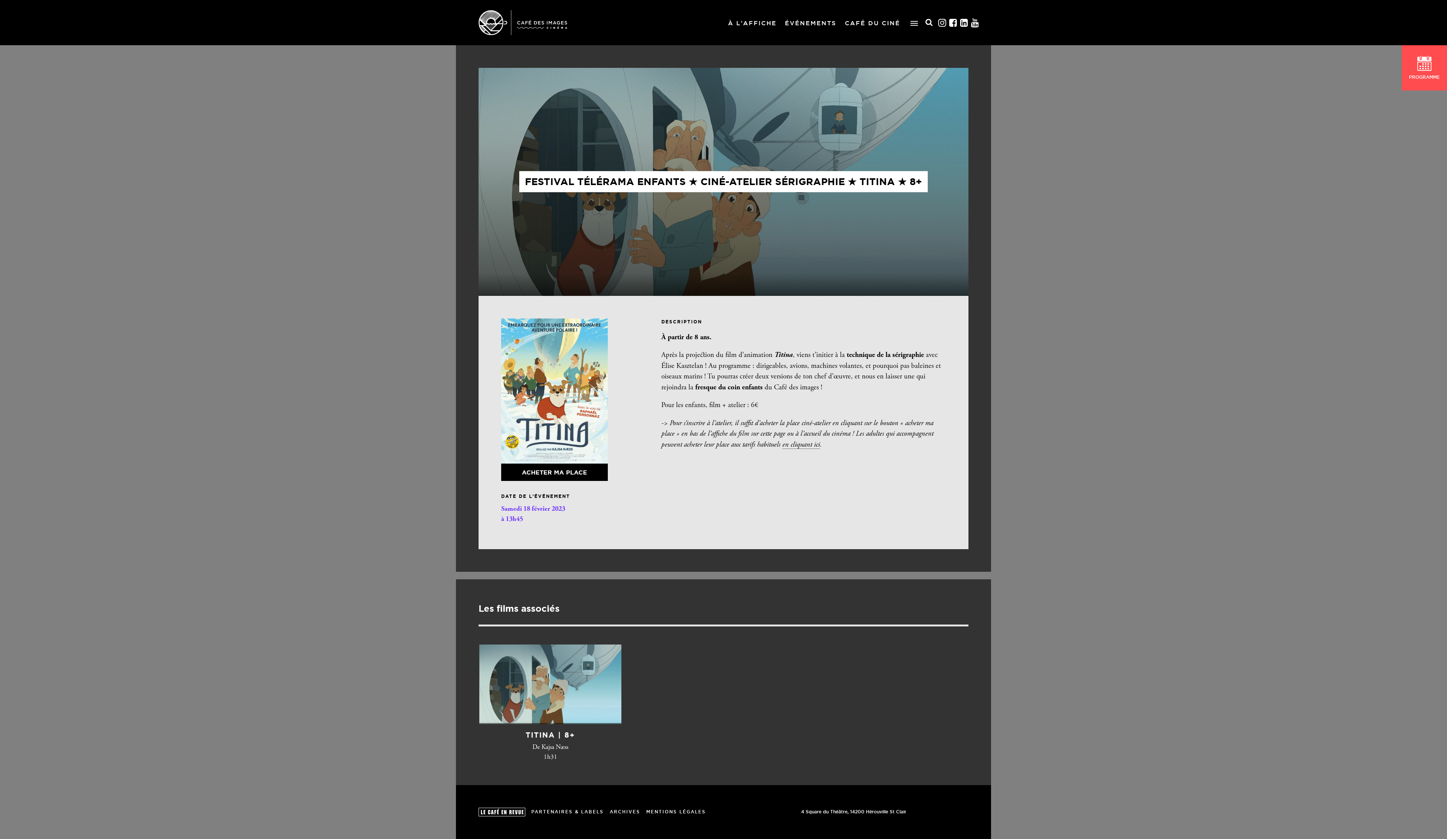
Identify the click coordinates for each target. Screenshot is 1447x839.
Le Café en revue (502, 812)
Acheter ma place (554, 472)
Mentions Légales (676, 811)
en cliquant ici (801, 445)
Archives (625, 811)
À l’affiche (752, 23)
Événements (810, 23)
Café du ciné (872, 23)
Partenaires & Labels (567, 811)
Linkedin (964, 23)
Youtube (975, 23)
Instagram (942, 23)
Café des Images (523, 22)
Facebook (953, 23)
